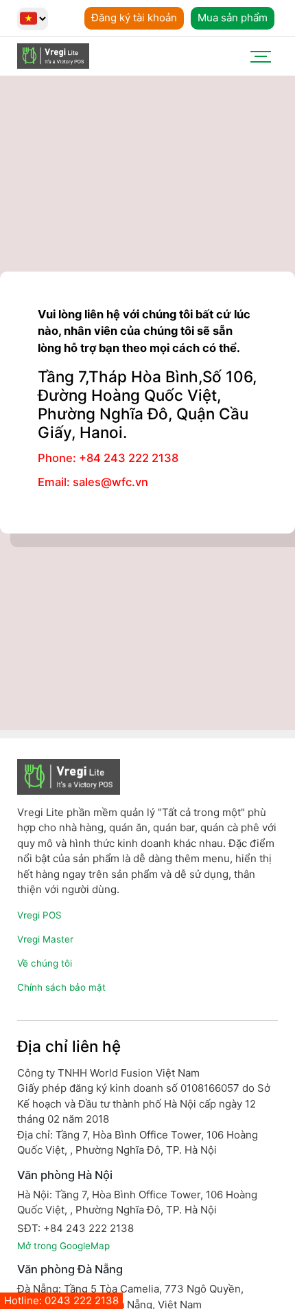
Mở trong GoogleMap (63, 1245)
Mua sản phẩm (233, 17)
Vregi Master (45, 939)
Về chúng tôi (44, 963)
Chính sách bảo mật (61, 987)
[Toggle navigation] (261, 56)
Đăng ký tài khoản (134, 17)
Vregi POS (39, 915)
